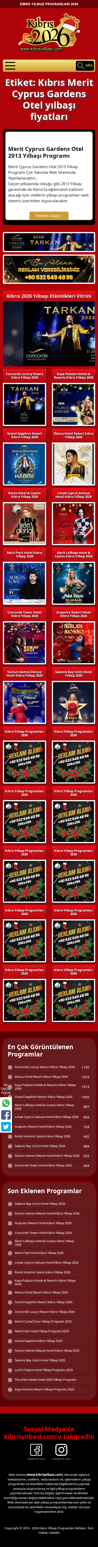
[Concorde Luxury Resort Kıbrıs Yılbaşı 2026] (49, 241)
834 (86, 1117)
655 (86, 1156)
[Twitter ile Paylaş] (6, 1127)
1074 (85, 1077)
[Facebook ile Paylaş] (6, 1115)
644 (86, 1165)
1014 (85, 1086)
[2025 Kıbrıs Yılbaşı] (24, 761)
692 (86, 1136)
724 (86, 1127)
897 (86, 1106)
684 (86, 1146)
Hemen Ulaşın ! (49, 215)
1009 (85, 1097)
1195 (85, 1067)
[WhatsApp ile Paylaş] (6, 1103)
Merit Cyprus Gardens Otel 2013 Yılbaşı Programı (45, 152)
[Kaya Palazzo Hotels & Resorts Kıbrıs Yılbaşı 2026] (49, 269)
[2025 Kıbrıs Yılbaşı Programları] (73, 761)
